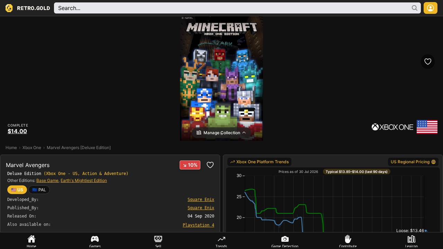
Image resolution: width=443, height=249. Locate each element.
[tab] (31, 240)
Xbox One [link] (31, 147)
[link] (39, 189)
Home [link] (11, 147)
